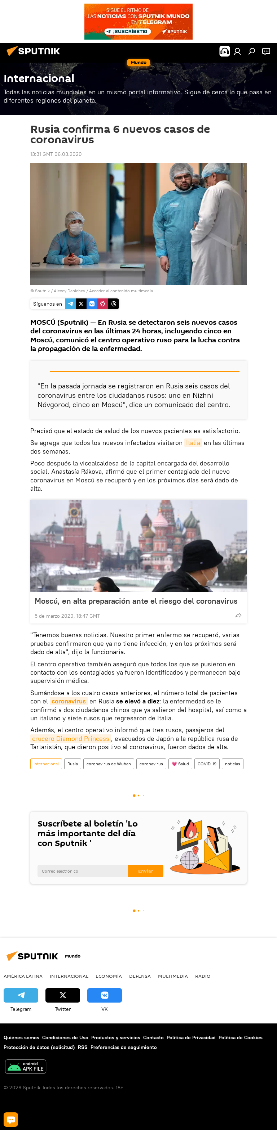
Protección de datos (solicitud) (39, 1047)
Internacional (46, 763)
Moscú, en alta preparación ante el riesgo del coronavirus (136, 600)
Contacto (153, 1037)
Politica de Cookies (241, 1037)
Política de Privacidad (191, 1037)
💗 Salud (180, 763)
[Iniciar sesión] (237, 51)
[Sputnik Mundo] (35, 57)
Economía (109, 976)
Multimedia (173, 976)
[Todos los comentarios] (11, 1119)
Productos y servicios (115, 1037)
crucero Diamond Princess (70, 738)
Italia (193, 442)
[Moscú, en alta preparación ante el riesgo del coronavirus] (138, 546)
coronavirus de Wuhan (109, 763)
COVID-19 (207, 763)
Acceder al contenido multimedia (121, 290)
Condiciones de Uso (65, 1037)
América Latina (23, 976)
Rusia (72, 763)
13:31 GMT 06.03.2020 (56, 154)
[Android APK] (25, 1067)
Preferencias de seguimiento (124, 1047)
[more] (238, 615)
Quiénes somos (21, 1037)
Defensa (140, 976)
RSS (83, 1047)
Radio (203, 976)
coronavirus (69, 701)
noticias (232, 763)
